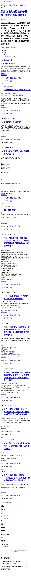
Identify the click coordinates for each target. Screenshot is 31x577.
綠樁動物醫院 (13, 254)
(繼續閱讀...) (4, 75)
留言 (15, 78)
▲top (2, 83)
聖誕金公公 (8, 60)
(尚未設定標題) (10, 210)
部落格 (5, 52)
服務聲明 (16, 551)
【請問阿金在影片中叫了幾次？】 (17, 90)
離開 (9, 569)
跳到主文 (3, 19)
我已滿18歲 (3, 569)
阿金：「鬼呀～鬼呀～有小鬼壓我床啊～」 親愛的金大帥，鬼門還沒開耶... (17, 446)
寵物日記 (13, 47)
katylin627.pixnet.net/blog (11, 356)
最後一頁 (8, 502)
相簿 (5, 50)
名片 (5, 54)
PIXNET (7, 550)
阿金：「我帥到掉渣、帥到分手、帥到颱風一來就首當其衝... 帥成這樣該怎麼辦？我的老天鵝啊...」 (17, 411)
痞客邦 (11, 78)
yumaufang (11, 354)
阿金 (11, 81)
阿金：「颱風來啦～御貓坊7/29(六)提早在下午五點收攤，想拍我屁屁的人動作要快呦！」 (17, 477)
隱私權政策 (26, 550)
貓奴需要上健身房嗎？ (13, 122)
